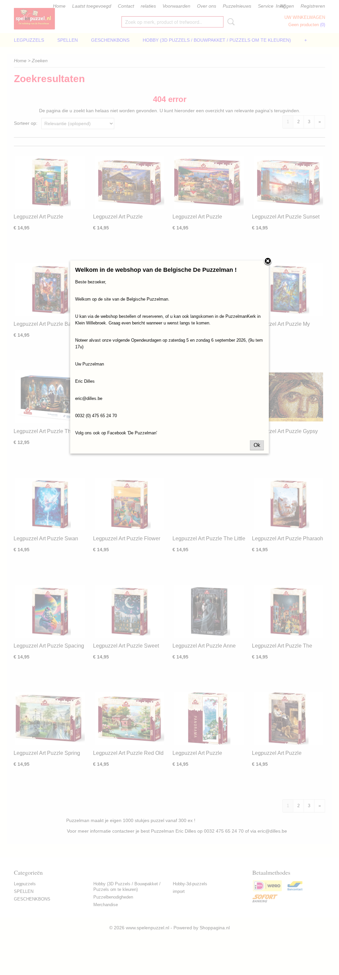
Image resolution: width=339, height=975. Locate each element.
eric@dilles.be (88, 398)
